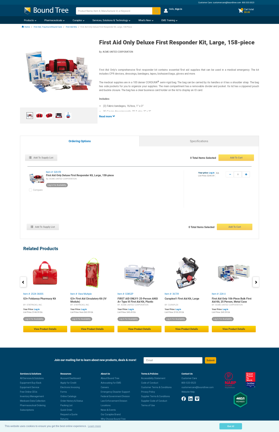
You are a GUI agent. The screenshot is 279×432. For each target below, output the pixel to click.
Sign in (178, 9)
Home (27, 27)
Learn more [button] (94, 426)
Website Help (188, 392)
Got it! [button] (230, 426)
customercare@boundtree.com (227, 2)
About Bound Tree (110, 378)
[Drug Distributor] (230, 380)
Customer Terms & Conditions (156, 387)
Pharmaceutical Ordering (33, 405)
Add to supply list (43, 157)
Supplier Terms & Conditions (155, 396)
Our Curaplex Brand (111, 414)
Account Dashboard (70, 378)
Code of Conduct (149, 382)
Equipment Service (29, 387)
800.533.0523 (248, 2)
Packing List (66, 405)
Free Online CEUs (28, 392)
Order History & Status (71, 401)
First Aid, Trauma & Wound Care (48, 27)
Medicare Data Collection (32, 401)
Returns (64, 419)
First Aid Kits (71, 27)
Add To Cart (236, 157)
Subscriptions (27, 410)
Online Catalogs (68, 396)
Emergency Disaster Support (115, 392)
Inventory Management (32, 396)
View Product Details (45, 329)
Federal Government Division (115, 396)
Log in (211, 173)
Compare (38, 190)
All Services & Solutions (32, 378)
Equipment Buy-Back (30, 382)
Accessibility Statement (153, 378)
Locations (106, 405)
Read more (106, 116)
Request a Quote (69, 414)
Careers (105, 387)
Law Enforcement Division (114, 401)
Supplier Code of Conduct (154, 401)
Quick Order (66, 410)
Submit (211, 360)
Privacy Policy (148, 392)
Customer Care (189, 378)
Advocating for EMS (111, 382)
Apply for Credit (68, 382)
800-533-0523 (188, 382)
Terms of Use (148, 405)
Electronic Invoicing (70, 387)
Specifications (199, 141)
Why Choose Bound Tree (113, 419)
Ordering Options (80, 141)
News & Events (108, 410)
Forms (63, 392)
